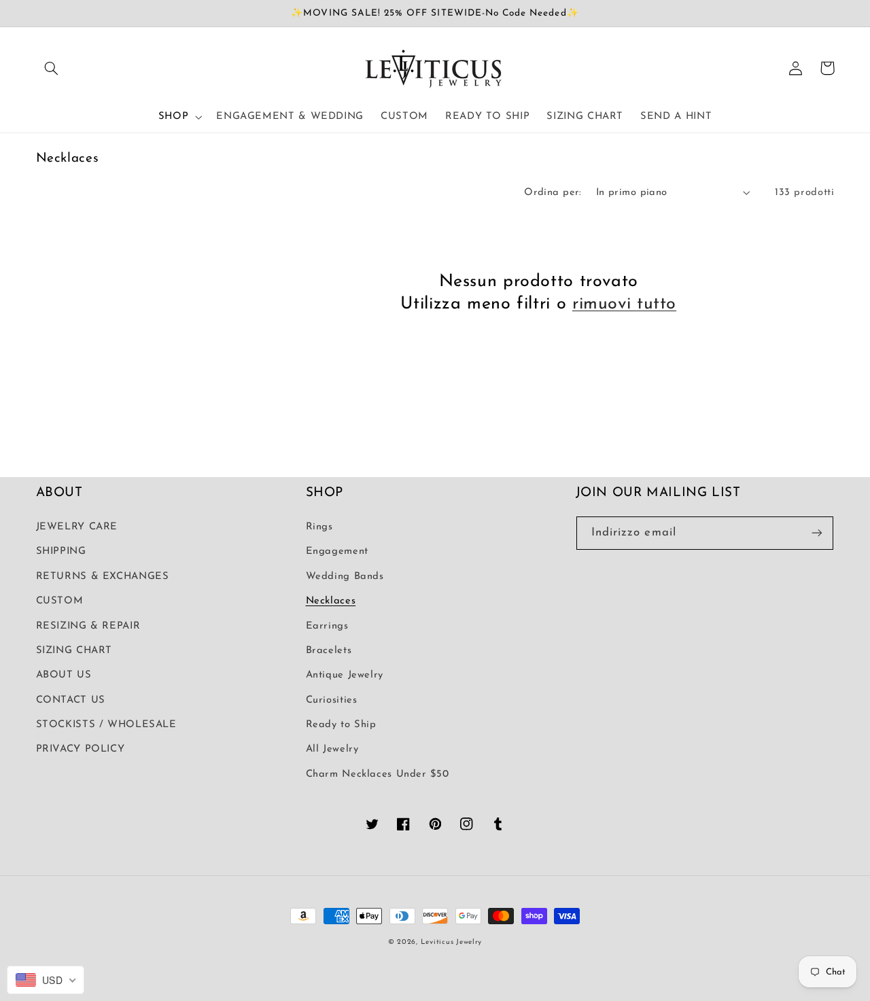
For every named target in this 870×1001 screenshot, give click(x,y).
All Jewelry (332, 749)
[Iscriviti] (817, 533)
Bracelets (329, 651)
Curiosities (332, 700)
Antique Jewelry (344, 675)
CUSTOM (60, 601)
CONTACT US (70, 700)
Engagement (337, 551)
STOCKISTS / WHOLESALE (106, 725)
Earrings (327, 626)
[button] (51, 68)
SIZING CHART (74, 651)
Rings (319, 527)
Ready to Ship (341, 725)
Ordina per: (553, 193)
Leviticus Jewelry (452, 942)
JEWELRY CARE (77, 527)
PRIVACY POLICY (80, 749)
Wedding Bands (345, 577)
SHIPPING (61, 551)
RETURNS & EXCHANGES (102, 577)
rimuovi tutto (624, 304)
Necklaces (331, 601)
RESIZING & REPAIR (88, 626)
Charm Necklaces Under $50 (377, 774)
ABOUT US (64, 675)
